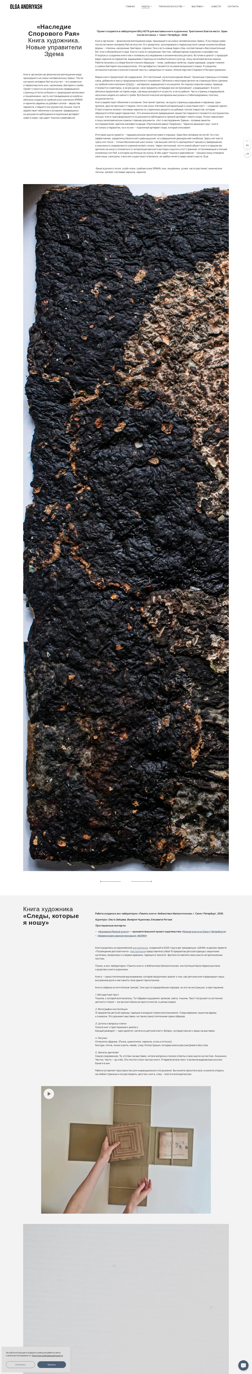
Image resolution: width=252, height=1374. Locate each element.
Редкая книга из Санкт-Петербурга (204, 931)
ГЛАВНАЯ (130, 6)
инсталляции (140, 947)
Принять (51, 1364)
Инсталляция (138, 951)
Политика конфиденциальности (47, 1355)
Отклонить (20, 1364)
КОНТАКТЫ (233, 6)
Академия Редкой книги (113, 931)
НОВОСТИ (216, 6)
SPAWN (130, 84)
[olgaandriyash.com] (26, 6)
